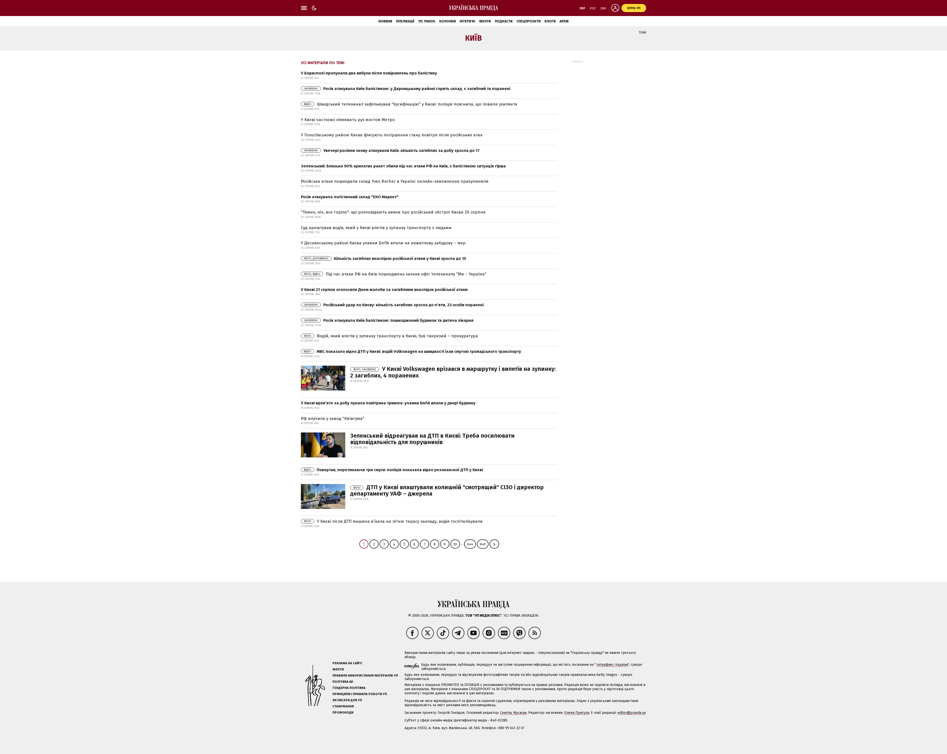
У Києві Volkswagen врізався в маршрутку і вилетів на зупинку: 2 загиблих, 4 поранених (453, 372)
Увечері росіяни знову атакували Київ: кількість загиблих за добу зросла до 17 (392, 150)
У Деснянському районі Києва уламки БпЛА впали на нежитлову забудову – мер (383, 243)
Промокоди (342, 712)
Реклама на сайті (347, 663)
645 (483, 544)
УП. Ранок (426, 21)
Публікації (405, 21)
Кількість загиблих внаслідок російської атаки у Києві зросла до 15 (385, 258)
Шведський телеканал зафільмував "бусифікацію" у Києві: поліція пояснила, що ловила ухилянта (410, 104)
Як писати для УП (347, 700)
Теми (642, 32)
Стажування (343, 706)
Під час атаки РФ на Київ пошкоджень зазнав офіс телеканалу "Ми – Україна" (395, 274)
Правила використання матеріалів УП (365, 675)
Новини (385, 21)
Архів (564, 21)
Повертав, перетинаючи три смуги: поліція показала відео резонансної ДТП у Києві (393, 469)
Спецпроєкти (528, 21)
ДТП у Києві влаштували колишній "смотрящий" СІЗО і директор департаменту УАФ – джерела (447, 490)
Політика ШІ (342, 681)
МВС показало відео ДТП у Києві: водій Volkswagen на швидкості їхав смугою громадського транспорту (412, 351)
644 (470, 544)
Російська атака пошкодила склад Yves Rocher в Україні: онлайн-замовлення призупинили (395, 181)
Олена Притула (576, 713)
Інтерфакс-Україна (612, 665)
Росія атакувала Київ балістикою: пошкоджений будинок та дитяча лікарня (389, 320)
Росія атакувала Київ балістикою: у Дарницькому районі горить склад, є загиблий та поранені (407, 88)
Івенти (485, 21)
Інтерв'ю (467, 21)
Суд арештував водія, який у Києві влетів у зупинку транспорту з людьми (376, 227)
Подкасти (503, 21)
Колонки (447, 21)
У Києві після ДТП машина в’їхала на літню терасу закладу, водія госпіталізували (393, 521)
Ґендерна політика (348, 688)
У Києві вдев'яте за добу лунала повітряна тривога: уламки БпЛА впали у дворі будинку (388, 403)
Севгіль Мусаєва (513, 713)
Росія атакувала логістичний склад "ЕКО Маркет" (350, 196)
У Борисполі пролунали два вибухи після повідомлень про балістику (369, 73)
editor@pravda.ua (632, 713)
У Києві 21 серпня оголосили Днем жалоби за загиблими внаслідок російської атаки (384, 289)
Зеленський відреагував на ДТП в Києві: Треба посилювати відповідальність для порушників (432, 439)
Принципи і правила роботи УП (359, 694)
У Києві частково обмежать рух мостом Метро (348, 119)
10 (455, 544)
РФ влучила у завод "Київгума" (332, 418)
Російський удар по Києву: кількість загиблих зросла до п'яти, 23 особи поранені (394, 304)
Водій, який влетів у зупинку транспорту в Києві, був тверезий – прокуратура (391, 336)
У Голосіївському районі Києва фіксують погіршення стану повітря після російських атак (391, 135)
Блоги (550, 21)
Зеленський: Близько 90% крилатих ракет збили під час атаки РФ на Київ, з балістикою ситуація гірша (403, 166)
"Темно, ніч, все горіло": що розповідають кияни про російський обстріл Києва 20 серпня (393, 212)
